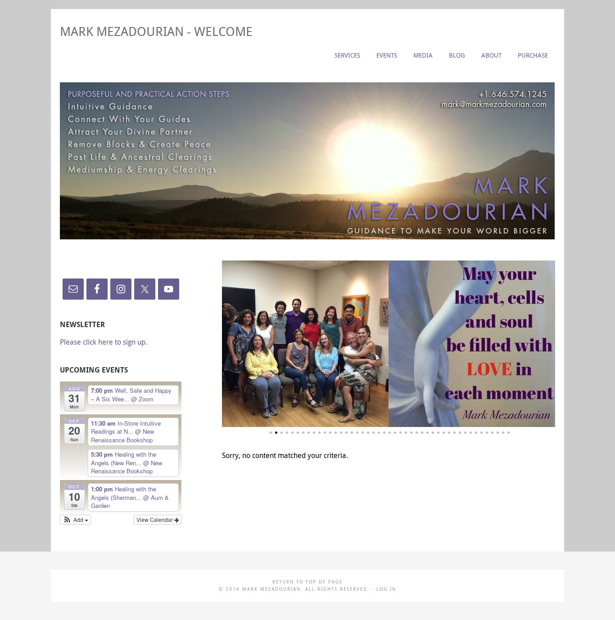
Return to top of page (307, 582)
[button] (75, 519)
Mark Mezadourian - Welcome (156, 31)
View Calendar (155, 519)
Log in (386, 589)
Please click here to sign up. (103, 342)
